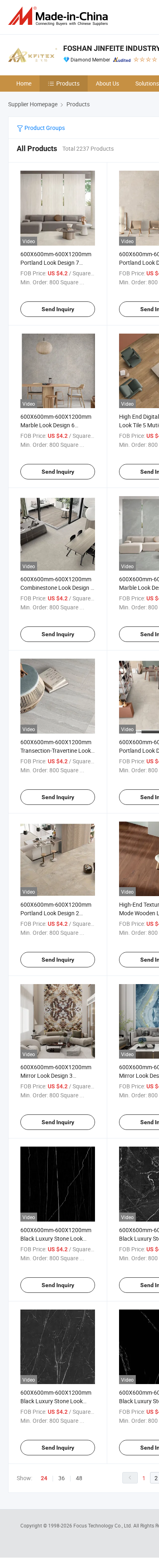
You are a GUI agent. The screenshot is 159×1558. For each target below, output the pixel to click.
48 (79, 1478)
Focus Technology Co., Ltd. (103, 1525)
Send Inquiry (58, 309)
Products (68, 83)
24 (44, 1478)
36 (61, 1478)
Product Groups (44, 128)
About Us (107, 83)
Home (23, 83)
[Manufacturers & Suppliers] (59, 16)
